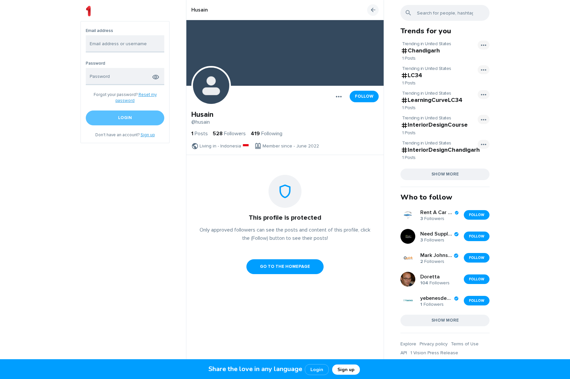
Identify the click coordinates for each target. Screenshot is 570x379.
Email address (99, 31)
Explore (408, 344)
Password (95, 63)
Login (316, 369)
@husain (200, 122)
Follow (364, 96)
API (403, 353)
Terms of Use (465, 344)
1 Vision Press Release (434, 353)
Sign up (148, 135)
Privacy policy (434, 344)
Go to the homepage (285, 266)
